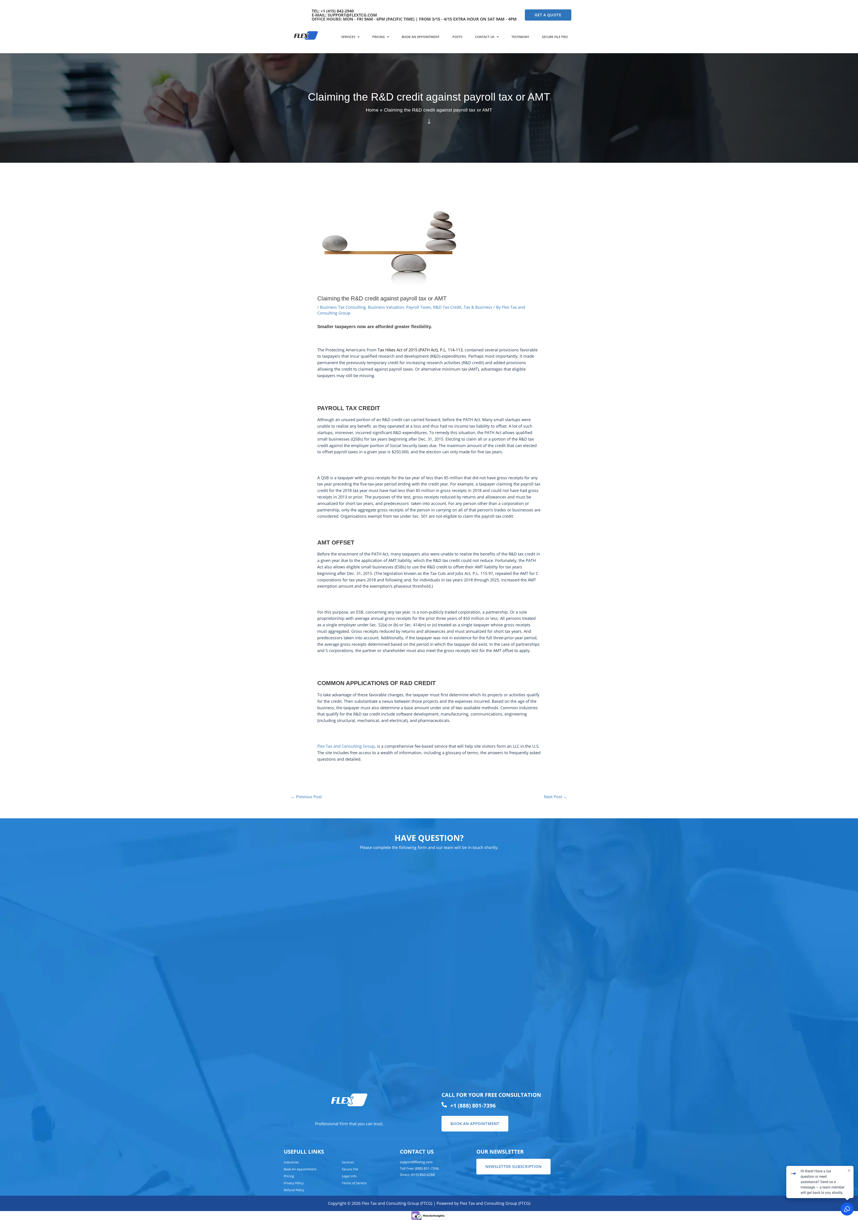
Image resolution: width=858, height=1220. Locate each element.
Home (372, 109)
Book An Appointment (421, 37)
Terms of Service (354, 1183)
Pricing (378, 37)
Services (348, 37)
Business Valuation (386, 307)
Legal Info (349, 1176)
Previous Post (306, 796)
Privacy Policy (294, 1183)
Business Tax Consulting (343, 307)
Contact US (484, 37)
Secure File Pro (555, 37)
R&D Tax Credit (447, 307)
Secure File (350, 1169)
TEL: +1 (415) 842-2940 (333, 11)
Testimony (520, 37)
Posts (457, 37)
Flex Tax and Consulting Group (346, 746)
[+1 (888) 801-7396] (444, 1104)
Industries (291, 1162)
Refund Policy (294, 1190)
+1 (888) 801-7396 (473, 1105)
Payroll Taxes (418, 307)
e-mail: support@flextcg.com (344, 15)
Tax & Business (478, 307)
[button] (350, 37)
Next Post (555, 796)
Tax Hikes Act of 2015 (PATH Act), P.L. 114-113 (420, 349)
